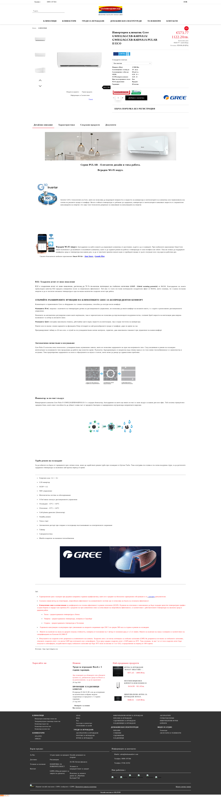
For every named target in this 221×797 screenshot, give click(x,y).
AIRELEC (38, 739)
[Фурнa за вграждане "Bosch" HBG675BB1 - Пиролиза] (118, 671)
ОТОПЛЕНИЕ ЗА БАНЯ (84, 726)
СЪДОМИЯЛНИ (118, 735)
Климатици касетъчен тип (43, 726)
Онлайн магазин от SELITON (110, 792)
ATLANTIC (38, 736)
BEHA (78, 718)
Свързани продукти (90, 125)
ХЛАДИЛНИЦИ (118, 738)
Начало (34, 28)
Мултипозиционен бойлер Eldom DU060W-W (135, 682)
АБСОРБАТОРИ (165, 715)
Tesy (77, 721)
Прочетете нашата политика (85, 787)
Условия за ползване (38, 764)
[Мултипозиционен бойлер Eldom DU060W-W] (118, 685)
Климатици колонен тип (42, 729)
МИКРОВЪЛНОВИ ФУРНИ (169, 721)
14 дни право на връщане (59, 755)
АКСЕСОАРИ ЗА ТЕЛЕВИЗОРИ (170, 733)
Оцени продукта (87, 92)
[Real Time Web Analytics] (4, 796)
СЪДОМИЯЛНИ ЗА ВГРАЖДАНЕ (124, 721)
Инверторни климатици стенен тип (46, 719)
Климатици (49, 21)
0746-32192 (126, 763)
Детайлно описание (43, 125)
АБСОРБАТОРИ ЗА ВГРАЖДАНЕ (87, 733)
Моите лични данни (183, 787)
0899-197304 (51, 2)
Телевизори (154, 21)
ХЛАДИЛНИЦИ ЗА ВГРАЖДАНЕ (124, 723)
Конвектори (69, 21)
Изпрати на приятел (73, 92)
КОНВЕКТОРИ (38, 733)
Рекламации (54, 759)
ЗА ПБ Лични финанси (78, 762)
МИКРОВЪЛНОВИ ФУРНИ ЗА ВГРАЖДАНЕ (128, 715)
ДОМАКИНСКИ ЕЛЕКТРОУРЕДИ (126, 21)
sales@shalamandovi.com (129, 754)
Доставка (33, 759)
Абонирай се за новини (82, 705)
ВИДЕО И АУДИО (165, 727)
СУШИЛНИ (117, 733)
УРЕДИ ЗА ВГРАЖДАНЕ (93, 21)
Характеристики (66, 125)
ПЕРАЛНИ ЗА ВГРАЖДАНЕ (122, 718)
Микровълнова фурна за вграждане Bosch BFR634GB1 (135, 696)
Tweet (91, 99)
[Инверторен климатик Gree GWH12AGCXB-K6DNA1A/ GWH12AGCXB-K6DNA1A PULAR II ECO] (79, 89)
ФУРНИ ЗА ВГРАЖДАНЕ (84, 738)
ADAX (78, 715)
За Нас (32, 755)
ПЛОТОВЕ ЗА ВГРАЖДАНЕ (85, 735)
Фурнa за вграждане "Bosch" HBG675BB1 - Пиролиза (133, 668)
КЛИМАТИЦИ (42, 28)
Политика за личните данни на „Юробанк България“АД (78, 776)
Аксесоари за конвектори (84, 723)
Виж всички (77, 708)
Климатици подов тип (41, 724)
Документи (110, 125)
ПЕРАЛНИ (116, 730)
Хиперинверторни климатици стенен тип (47, 721)
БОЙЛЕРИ (163, 723)
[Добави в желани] (187, 92)
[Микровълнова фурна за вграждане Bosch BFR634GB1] (118, 698)
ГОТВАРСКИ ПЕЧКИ (167, 718)
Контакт (33, 769)
